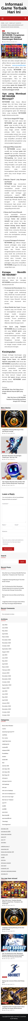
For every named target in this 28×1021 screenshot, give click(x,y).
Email (17, 524)
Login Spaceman (6, 741)
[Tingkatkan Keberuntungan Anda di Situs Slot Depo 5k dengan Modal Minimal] (14, 996)
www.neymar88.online (19, 65)
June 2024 (5, 694)
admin (5, 41)
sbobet (4, 756)
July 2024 (4, 691)
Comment (5, 503)
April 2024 (5, 700)
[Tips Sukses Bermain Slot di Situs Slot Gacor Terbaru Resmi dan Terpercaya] (14, 471)
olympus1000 (5, 750)
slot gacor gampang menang (8, 871)
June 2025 (5, 658)
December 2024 (6, 676)
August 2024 (5, 688)
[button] (2, 18)
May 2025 (5, 661)
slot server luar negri (7, 796)
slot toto (3, 860)
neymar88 (5, 747)
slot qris (4, 787)
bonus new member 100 (7, 852)
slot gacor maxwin (6, 863)
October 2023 (6, 712)
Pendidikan (5, 753)
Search (3, 556)
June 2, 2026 (9, 485)
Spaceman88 (5, 815)
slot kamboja (5, 784)
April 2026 (5, 633)
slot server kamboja (7, 790)
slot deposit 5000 (5, 831)
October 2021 (6, 715)
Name (4, 524)
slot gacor (5, 778)
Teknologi (5, 821)
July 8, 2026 (9, 984)
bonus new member (6, 834)
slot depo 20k (6, 772)
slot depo (3, 842)
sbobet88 (4, 759)
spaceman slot (5, 849)
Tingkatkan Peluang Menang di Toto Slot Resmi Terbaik (13, 580)
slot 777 (3, 839)
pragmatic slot (5, 868)
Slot (3, 425)
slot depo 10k (6, 769)
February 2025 (6, 670)
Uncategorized (6, 824)
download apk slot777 (8, 731)
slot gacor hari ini (7, 781)
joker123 (3, 837)
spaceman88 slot (6, 818)
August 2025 (5, 652)
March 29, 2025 (11, 41)
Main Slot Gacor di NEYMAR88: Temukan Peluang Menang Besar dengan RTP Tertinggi (16, 398)
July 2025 (4, 655)
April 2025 (5, 664)
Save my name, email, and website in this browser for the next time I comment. (13, 542)
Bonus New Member (7, 725)
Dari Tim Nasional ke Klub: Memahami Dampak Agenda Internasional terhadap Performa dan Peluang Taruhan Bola (13, 588)
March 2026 (5, 636)
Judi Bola (4, 735)
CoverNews (23, 1016)
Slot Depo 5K (5, 775)
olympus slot (4, 854)
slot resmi (3, 865)
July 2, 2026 (9, 1010)
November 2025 (6, 642)
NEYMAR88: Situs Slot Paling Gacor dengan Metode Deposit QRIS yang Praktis (12, 390)
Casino (4, 728)
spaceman (5, 812)
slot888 (4, 809)
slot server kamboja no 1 (8, 793)
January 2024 (5, 703)
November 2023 (6, 709)
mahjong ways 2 (5, 846)
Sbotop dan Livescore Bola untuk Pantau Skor (13, 595)
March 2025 (5, 667)
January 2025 (5, 673)
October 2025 (6, 646)
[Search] (25, 18)
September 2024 (6, 685)
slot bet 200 (5, 765)
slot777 (4, 803)
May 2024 (5, 697)
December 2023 (6, 706)
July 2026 (4, 624)
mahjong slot (5, 744)
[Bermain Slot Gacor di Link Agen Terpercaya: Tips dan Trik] (14, 445)
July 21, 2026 (10, 958)
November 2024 (6, 679)
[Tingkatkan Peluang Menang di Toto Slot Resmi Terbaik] (14, 419)
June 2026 (5, 627)
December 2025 (6, 639)
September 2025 (6, 649)
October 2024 (6, 682)
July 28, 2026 (10, 433)
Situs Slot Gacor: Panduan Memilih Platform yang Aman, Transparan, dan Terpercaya (14, 573)
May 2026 (5, 630)
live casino (5, 738)
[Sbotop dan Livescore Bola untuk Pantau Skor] (14, 970)
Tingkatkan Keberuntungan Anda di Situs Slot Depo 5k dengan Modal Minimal (13, 602)
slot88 (4, 806)
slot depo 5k (4, 874)
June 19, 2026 (10, 459)
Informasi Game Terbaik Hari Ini (14, 8)
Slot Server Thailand (7, 799)
